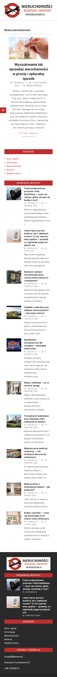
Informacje (12, 162)
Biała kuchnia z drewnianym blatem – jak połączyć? (37, 487)
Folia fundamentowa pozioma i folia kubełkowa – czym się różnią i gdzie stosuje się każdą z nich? (37, 194)
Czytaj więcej (28, 133)
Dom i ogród (12, 159)
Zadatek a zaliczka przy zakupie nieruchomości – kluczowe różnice (36, 310)
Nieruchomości (34, 85)
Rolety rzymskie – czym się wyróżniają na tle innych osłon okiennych (36, 516)
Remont (10, 170)
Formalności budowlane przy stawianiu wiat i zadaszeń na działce (36, 419)
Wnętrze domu (14, 173)
